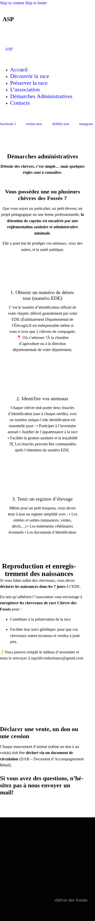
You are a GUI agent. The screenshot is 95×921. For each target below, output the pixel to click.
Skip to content (12, 3)
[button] (40, 33)
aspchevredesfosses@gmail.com (25, 874)
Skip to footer (36, 3)
